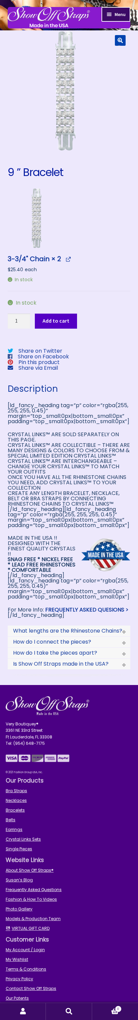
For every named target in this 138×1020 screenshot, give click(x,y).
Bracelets (15, 810)
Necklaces (16, 800)
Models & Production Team (33, 918)
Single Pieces (19, 849)
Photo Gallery (19, 909)
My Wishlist (17, 959)
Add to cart (56, 320)
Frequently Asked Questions (34, 889)
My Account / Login (25, 950)
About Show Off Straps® (30, 870)
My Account (23, 1011)
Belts (10, 820)
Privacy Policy (19, 979)
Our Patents (17, 998)
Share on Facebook (43, 356)
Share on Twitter (40, 351)
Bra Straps (16, 791)
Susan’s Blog (19, 880)
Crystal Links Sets (23, 839)
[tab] (69, 631)
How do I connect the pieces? (52, 642)
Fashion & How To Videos (31, 899)
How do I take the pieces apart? (55, 653)
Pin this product (39, 362)
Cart (106, 1007)
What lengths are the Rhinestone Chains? (67, 631)
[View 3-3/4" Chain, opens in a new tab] (68, 258)
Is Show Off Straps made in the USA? (61, 664)
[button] (120, 40)
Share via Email (38, 368)
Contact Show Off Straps (31, 988)
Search (69, 1011)
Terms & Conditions (26, 969)
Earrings (14, 829)
